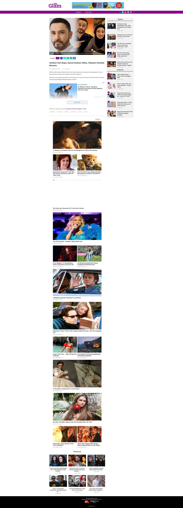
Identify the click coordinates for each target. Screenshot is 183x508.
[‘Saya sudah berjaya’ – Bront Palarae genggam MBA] (111, 76)
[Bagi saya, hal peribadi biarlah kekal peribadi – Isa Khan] (96, 481)
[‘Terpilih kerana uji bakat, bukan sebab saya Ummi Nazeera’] (96, 460)
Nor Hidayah (73, 111)
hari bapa (66, 111)
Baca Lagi (77, 102)
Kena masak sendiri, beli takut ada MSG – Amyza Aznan (124, 85)
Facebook (68, 108)
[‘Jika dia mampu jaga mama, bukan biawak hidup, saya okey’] (111, 55)
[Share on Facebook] (61, 58)
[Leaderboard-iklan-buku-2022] (98, 3)
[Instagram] (125, 12)
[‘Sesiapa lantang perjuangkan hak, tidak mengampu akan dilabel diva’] (58, 460)
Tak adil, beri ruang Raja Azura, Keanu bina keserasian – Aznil (124, 45)
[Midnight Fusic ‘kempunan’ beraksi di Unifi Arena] (111, 37)
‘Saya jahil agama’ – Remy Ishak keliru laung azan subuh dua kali (124, 104)
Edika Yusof (59, 111)
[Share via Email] (74, 58)
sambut (85, 111)
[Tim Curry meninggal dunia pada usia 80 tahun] (77, 481)
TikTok (84, 108)
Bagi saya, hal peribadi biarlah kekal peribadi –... (96, 489)
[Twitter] (123, 12)
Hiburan (78, 12)
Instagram (79, 108)
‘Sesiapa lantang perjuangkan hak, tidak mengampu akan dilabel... (58, 470)
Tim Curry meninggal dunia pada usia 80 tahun (77, 489)
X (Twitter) (73, 108)
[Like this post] (58, 58)
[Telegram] (128, 12)
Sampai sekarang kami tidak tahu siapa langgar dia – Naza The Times (124, 94)
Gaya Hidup (88, 12)
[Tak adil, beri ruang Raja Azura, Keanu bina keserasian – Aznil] (111, 45)
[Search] (133, 12)
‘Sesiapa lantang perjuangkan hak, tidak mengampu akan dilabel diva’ (124, 26)
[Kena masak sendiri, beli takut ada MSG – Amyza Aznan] (111, 86)
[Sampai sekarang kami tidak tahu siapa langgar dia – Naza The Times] (111, 95)
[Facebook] (120, 12)
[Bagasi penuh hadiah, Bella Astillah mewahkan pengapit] (111, 114)
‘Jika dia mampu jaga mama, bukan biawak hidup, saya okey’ (123, 54)
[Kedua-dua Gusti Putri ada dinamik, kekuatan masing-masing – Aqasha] (77, 460)
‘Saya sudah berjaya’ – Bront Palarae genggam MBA (124, 76)
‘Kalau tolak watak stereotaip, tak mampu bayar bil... (58, 490)
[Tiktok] (131, 12)
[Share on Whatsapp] (67, 58)
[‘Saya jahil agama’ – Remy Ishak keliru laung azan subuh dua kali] (111, 104)
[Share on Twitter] (64, 58)
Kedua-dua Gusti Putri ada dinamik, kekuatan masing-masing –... (77, 470)
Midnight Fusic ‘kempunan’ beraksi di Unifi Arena (124, 35)
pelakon (80, 111)
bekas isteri (52, 111)
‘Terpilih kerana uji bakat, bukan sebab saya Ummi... (96, 469)
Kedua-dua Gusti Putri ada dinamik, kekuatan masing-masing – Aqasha (124, 63)
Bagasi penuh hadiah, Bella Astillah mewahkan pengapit (125, 113)
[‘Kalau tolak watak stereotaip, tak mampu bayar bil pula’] (58, 481)
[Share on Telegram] (71, 58)
